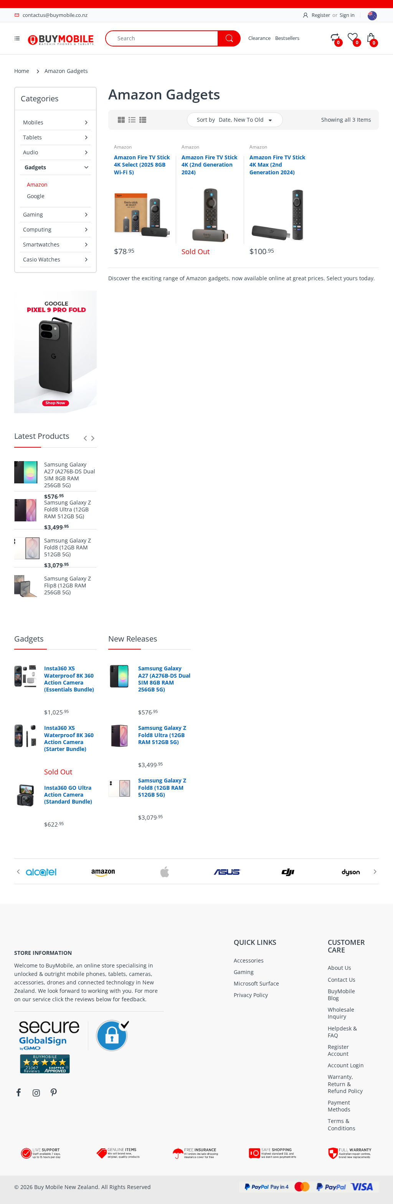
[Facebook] (18, 1093)
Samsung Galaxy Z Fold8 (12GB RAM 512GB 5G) (67, 547)
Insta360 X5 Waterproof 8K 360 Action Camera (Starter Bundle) (69, 738)
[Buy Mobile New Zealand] (60, 37)
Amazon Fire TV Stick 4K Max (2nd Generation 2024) (277, 165)
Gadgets (29, 638)
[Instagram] (36, 1093)
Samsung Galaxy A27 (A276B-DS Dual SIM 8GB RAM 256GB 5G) (69, 475)
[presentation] (85, 438)
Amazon (123, 147)
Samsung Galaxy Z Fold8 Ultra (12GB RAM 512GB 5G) (67, 509)
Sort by (206, 119)
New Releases (132, 638)
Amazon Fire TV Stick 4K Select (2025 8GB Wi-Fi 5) (142, 165)
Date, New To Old (241, 119)
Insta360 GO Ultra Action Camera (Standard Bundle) (68, 794)
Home (21, 70)
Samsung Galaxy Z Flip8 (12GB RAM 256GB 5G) (67, 585)
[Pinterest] (54, 1093)
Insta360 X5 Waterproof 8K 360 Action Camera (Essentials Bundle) (69, 679)
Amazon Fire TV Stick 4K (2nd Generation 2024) (210, 165)
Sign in (347, 15)
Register (320, 15)
